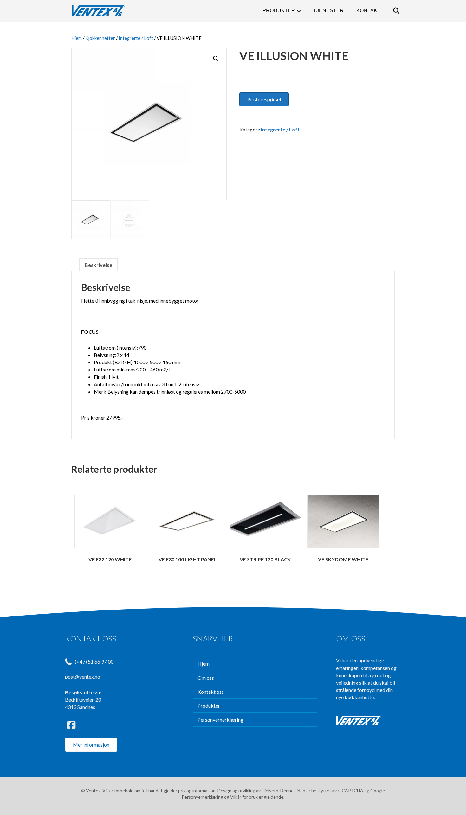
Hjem (76, 38)
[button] (216, 58)
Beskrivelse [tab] (98, 265)
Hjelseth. (271, 790)
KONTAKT (368, 10)
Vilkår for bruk (244, 796)
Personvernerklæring (202, 796)
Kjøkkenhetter (100, 38)
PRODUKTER (278, 10)
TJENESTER (328, 10)
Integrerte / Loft (136, 38)
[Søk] (391, 10)
